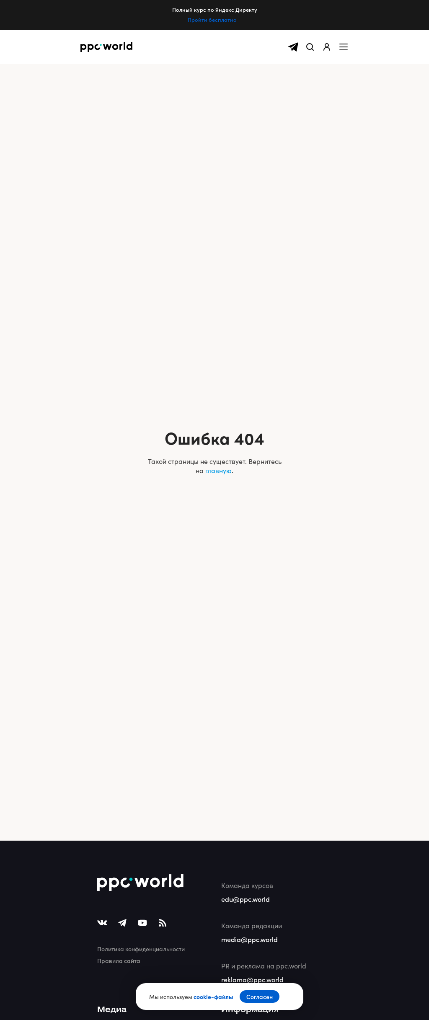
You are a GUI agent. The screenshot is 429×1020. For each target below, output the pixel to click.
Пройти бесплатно (212, 19)
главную (218, 470)
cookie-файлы (213, 996)
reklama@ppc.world (252, 979)
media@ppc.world (249, 939)
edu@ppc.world (245, 899)
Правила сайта (118, 960)
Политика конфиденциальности (141, 949)
